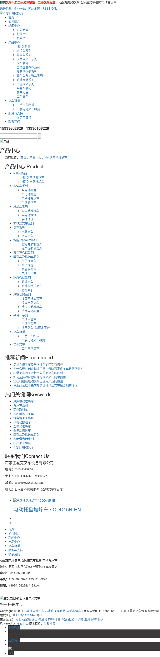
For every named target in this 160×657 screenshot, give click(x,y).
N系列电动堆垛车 (56, 157)
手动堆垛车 (29, 219)
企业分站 (20, 8)
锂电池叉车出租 (23, 418)
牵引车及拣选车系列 (30, 75)
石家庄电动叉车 (23, 447)
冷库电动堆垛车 (32, 307)
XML (54, 8)
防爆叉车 (27, 281)
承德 (80, 619)
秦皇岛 (42, 619)
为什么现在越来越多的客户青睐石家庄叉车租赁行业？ (48, 368)
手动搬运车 (29, 202)
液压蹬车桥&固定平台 (36, 327)
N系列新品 (23, 46)
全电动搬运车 (30, 190)
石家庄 (26, 619)
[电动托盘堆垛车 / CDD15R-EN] (34, 500)
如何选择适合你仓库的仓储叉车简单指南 (39, 377)
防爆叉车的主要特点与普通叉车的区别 (38, 373)
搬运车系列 (24, 50)
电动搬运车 (73, 611)
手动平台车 (29, 323)
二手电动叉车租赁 (28, 109)
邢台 (57, 619)
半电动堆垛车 (30, 215)
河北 (18, 619)
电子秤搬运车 (30, 198)
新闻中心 (14, 25)
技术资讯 (22, 38)
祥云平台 (22, 623)
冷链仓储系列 (25, 84)
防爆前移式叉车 (32, 286)
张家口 (72, 619)
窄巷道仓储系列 (27, 71)
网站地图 (34, 8)
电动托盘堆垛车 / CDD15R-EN (47, 509)
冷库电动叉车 (30, 302)
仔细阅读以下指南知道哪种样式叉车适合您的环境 (45, 385)
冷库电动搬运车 (32, 311)
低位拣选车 (29, 261)
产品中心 (14, 42)
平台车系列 (24, 88)
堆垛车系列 (24, 55)
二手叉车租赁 (25, 105)
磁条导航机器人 (32, 248)
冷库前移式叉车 (32, 298)
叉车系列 (22, 63)
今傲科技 (49, 623)
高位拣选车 (29, 265)
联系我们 (14, 121)
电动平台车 (29, 319)
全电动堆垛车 (30, 211)
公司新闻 (22, 30)
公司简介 (14, 21)
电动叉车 (27, 231)
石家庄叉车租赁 (55, 611)
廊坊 (94, 619)
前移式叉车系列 (27, 59)
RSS (45, 8)
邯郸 (51, 619)
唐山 (35, 619)
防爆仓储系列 (25, 80)
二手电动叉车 (30, 348)
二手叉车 (22, 96)
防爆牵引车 (29, 290)
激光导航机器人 (32, 244)
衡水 (100, 619)
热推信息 (6, 8)
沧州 (87, 619)
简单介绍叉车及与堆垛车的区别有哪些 (38, 364)
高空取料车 (29, 269)
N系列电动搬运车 (33, 177)
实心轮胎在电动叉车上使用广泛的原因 (38, 381)
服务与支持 (15, 113)
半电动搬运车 (30, 194)
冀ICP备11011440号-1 (27, 615)
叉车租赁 (22, 92)
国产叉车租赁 (22, 443)
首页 (11, 17)
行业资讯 (22, 34)
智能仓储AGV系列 (28, 67)
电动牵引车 (29, 273)
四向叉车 (27, 236)
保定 (64, 619)
